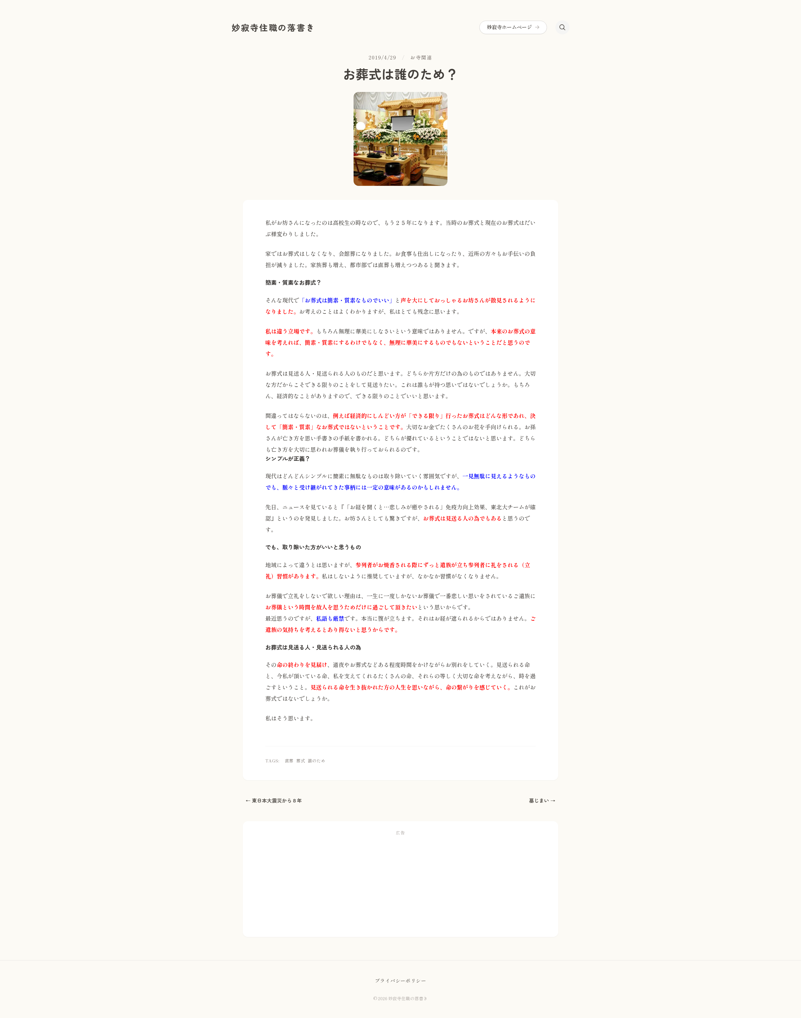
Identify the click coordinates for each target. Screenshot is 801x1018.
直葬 (289, 760)
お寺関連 (421, 57)
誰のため (316, 760)
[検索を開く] (562, 27)
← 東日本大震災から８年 (274, 800)
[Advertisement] (400, 885)
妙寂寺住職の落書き (273, 27)
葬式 (300, 760)
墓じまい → (542, 800)
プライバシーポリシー (400, 980)
